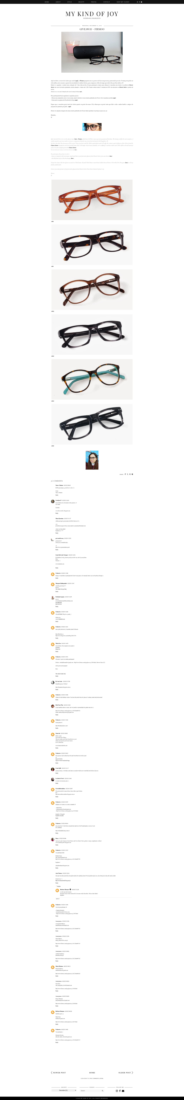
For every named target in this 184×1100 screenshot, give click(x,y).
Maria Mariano (59, 966)
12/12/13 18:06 (64, 695)
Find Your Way (59, 705)
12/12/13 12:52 (67, 538)
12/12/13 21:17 (65, 768)
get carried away (60, 538)
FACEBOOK (59, 602)
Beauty (81, 2)
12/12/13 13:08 (64, 573)
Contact (106, 2)
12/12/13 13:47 (70, 583)
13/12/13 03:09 (62, 838)
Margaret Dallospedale (61, 583)
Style (69, 2)
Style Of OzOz (59, 759)
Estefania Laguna (60, 597)
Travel (94, 2)
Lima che (58, 733)
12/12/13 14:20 (64, 611)
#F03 (52, 266)
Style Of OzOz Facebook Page (63, 760)
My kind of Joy (92, 14)
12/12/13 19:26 (64, 720)
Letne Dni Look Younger (62, 555)
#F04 (52, 221)
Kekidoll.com (62, 619)
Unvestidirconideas (60, 788)
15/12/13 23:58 (65, 936)
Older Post (125, 1072)
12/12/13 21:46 (67, 778)
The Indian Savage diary (61, 589)
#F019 (52, 356)
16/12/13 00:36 (68, 1011)
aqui (77, 81)
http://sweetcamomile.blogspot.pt (63, 880)
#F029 (52, 446)
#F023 (52, 401)
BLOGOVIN (59, 604)
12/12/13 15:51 (64, 657)
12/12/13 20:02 (64, 733)
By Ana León (59, 681)
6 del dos (58, 647)
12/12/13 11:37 (67, 518)
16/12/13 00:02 (65, 951)
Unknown (58, 573)
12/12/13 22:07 (69, 788)
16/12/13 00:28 (65, 996)
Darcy (57, 838)
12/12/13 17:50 (66, 681)
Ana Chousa (59, 873)
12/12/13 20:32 (64, 753)
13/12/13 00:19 (64, 823)
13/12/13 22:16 (65, 873)
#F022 (52, 311)
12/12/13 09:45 (67, 485)
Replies (59, 886)
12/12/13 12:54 (71, 555)
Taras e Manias (59, 485)
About (58, 2)
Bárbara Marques (64, 889)
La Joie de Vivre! (60, 778)
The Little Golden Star (61, 673)
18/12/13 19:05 (64, 1029)
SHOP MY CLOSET (123, 2)
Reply (57, 495)
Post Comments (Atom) (96, 1078)
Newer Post (59, 1072)
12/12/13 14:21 (64, 626)
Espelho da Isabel (60, 815)
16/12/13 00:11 (67, 966)
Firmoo (82, 81)
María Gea (58, 643)
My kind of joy (86, 1098)
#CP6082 (60, 614)
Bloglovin (58, 649)
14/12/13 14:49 (64, 904)
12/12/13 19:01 (67, 705)
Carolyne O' (59, 500)
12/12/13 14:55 (64, 643)
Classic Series (123, 87)
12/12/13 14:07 (68, 597)
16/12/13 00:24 (65, 981)
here (76, 139)
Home (47, 2)
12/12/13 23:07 (64, 802)
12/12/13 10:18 (65, 500)
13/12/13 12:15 (64, 850)
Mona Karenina (59, 518)
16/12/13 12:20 (75, 889)
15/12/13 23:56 (65, 921)
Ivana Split (58, 768)
